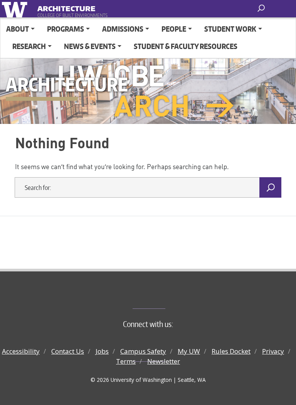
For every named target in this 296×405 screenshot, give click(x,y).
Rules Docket (231, 351)
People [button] (173, 29)
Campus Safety (143, 351)
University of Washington (16, 8)
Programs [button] (65, 29)
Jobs (102, 351)
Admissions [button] (122, 29)
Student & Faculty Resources (185, 46)
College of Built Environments (163, 296)
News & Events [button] (90, 46)
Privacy (273, 351)
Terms (126, 361)
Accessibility (21, 351)
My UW (189, 351)
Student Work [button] (230, 29)
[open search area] (262, 8)
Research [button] (29, 46)
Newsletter (163, 361)
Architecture (66, 7)
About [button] (17, 29)
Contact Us (67, 351)
